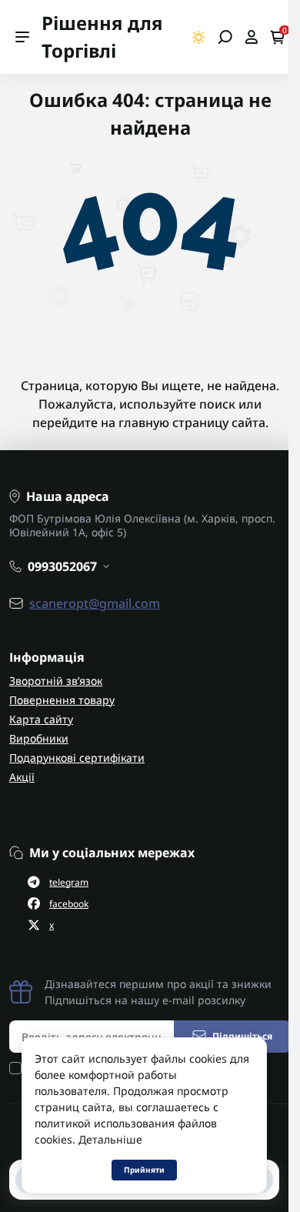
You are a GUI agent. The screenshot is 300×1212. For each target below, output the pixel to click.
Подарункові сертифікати (77, 757)
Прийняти (144, 1169)
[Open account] (251, 37)
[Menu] (22, 37)
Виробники (38, 738)
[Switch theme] (198, 37)
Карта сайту (41, 719)
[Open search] (225, 37)
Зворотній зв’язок (55, 680)
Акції (22, 777)
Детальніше (110, 1139)
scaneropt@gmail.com (94, 603)
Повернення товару (62, 700)
